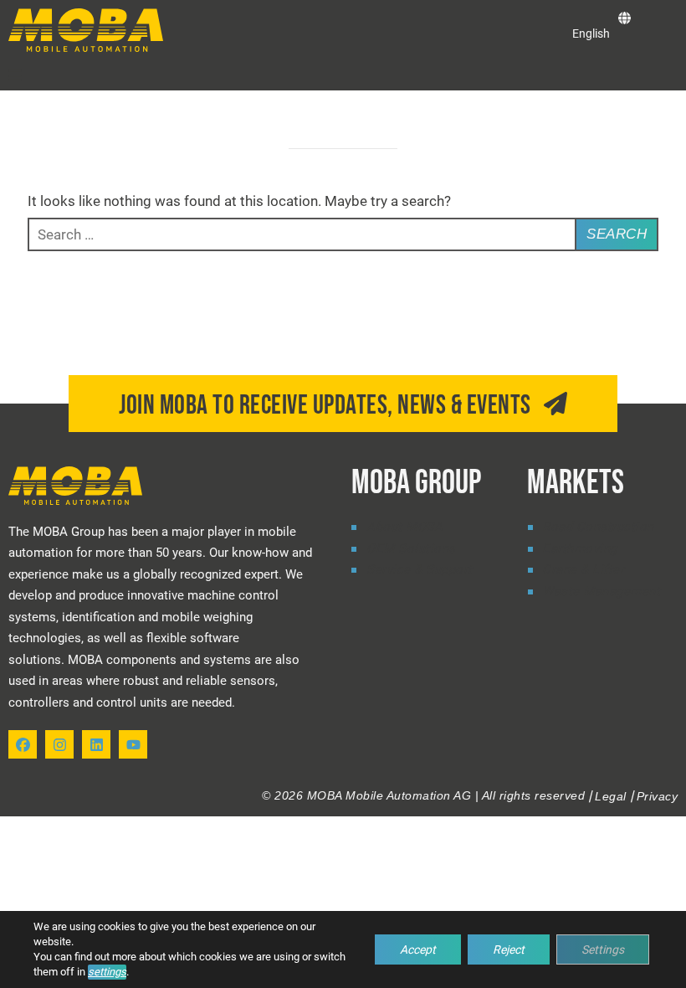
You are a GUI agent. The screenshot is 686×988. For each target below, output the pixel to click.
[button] (15, 75)
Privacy (657, 796)
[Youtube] (133, 744)
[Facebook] (22, 744)
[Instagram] (59, 744)
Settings (602, 949)
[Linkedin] (96, 744)
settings (107, 971)
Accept (418, 949)
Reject (509, 949)
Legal (611, 796)
